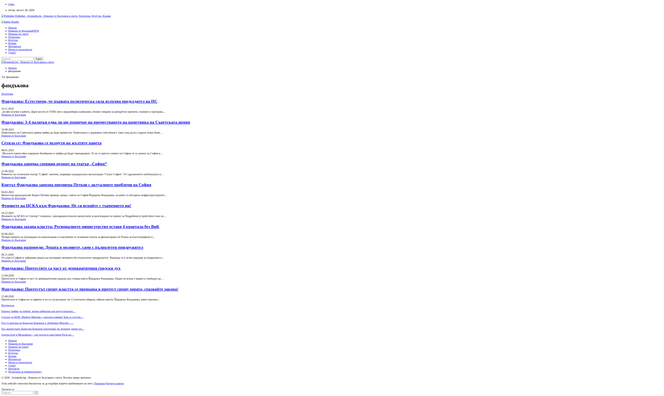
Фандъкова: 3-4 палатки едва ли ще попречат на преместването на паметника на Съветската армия (95, 122)
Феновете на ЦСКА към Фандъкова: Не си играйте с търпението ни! (66, 205)
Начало (12, 27)
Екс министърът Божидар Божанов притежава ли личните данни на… (42, 328)
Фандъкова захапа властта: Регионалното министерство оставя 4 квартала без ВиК (80, 226)
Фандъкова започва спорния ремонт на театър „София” (54, 164)
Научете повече (115, 383)
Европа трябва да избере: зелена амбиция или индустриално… (38, 311)
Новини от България (23, 30)
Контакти (14, 368)
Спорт (12, 52)
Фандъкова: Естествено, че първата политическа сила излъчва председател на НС (79, 101)
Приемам (99, 383)
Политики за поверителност (25, 371)
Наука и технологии (20, 49)
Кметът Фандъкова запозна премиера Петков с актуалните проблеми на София (76, 184)
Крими (12, 43)
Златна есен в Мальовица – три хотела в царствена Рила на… (37, 334)
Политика (14, 37)
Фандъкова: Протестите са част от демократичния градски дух (61, 268)
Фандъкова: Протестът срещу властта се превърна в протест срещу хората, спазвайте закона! (89, 289)
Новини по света (18, 33)
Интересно (14, 46)
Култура (13, 40)
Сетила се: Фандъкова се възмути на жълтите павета (51, 143)
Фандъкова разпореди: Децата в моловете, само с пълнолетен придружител (72, 247)
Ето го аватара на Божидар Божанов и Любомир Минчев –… (37, 323)
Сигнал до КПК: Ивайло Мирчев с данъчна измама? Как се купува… (42, 317)
